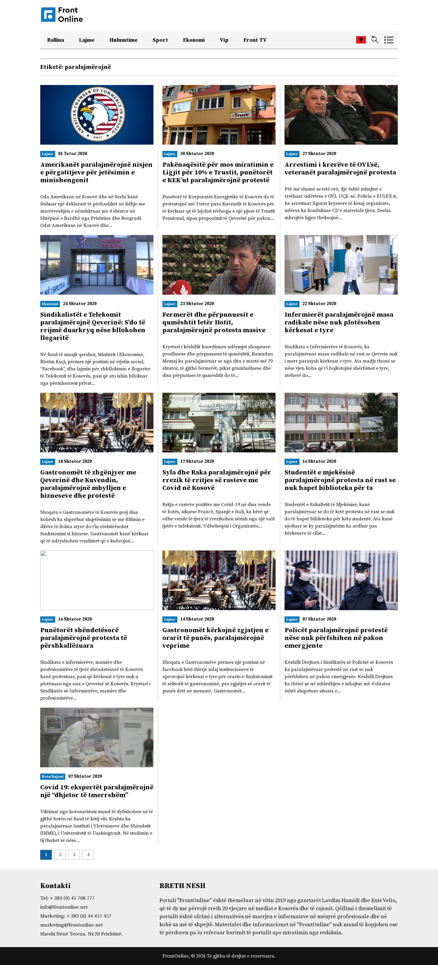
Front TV (255, 40)
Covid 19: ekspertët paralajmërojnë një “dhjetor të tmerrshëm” (96, 791)
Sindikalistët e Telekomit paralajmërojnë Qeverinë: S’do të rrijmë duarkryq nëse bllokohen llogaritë (92, 326)
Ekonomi (194, 40)
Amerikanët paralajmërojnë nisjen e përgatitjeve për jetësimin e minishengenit (96, 172)
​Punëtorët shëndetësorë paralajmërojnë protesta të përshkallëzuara (83, 638)
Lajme (86, 40)
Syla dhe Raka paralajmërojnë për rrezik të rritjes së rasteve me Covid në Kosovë (216, 480)
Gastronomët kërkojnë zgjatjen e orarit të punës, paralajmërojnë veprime (215, 638)
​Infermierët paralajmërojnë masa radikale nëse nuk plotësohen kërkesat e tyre (339, 322)
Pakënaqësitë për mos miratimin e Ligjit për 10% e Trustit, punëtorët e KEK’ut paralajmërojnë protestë (218, 172)
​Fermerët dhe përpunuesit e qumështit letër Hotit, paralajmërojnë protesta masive (213, 322)
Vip (224, 40)
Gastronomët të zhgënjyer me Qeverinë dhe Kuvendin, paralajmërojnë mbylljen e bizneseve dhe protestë (88, 484)
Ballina (55, 40)
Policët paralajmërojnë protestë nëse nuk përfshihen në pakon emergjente (336, 638)
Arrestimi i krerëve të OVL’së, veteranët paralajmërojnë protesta (340, 169)
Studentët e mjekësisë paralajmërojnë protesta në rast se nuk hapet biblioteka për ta (340, 480)
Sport (160, 40)
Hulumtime (123, 40)
